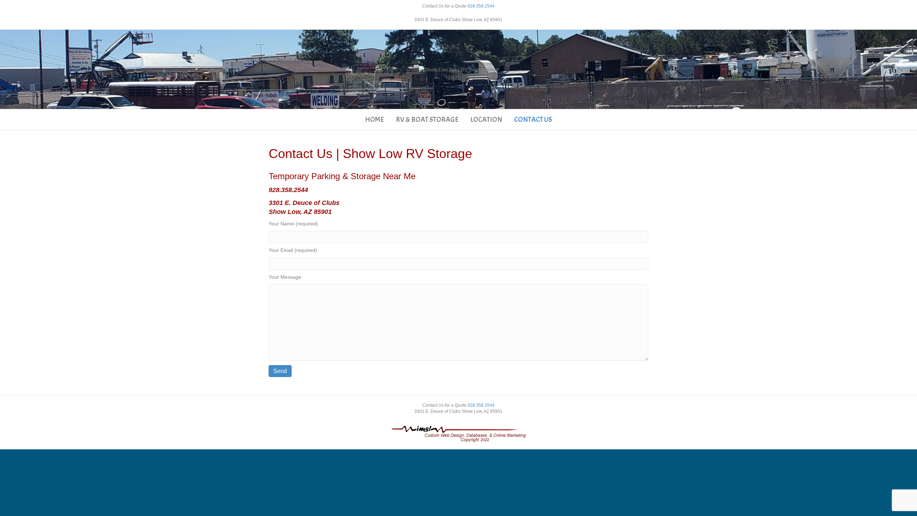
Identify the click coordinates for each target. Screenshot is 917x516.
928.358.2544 (481, 6)
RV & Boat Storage (427, 119)
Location (486, 119)
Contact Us (533, 119)
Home (374, 119)
